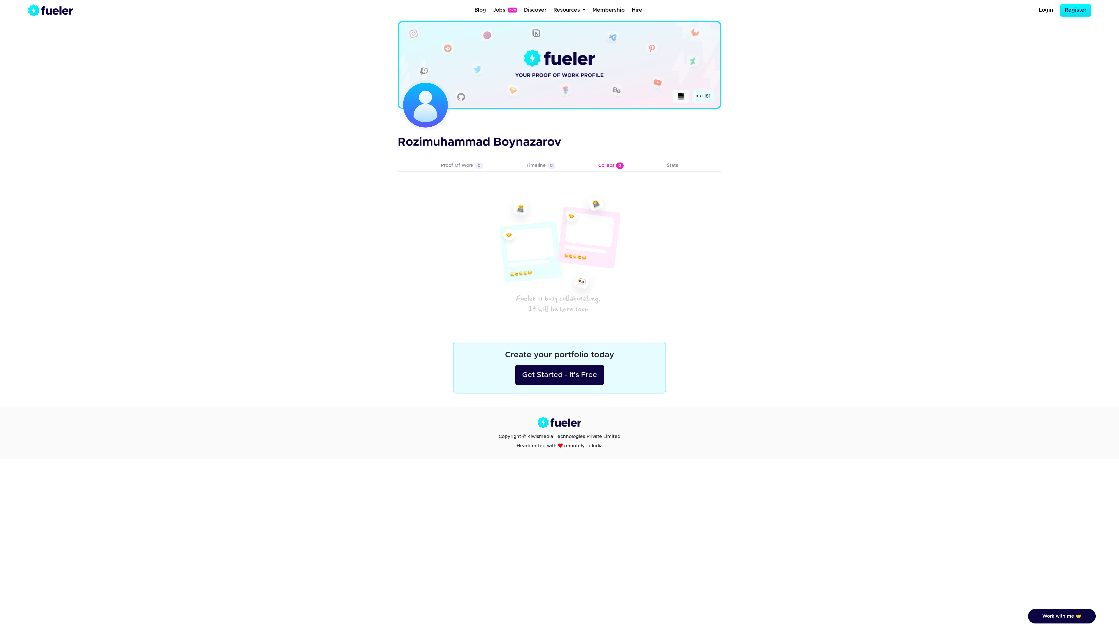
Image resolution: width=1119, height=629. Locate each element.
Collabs (609, 165)
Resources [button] (567, 10)
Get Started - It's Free (559, 375)
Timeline (539, 165)
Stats (672, 165)
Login (1046, 10)
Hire (637, 10)
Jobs (504, 10)
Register (1075, 10)
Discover (535, 10)
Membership (608, 10)
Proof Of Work (461, 165)
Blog (480, 10)
